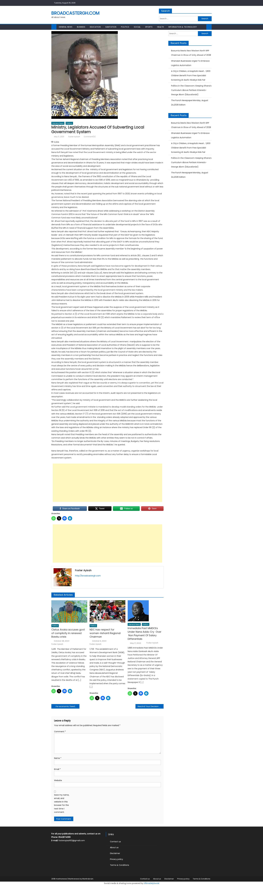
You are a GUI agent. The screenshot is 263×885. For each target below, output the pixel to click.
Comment (60, 731)
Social (137, 27)
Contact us (115, 841)
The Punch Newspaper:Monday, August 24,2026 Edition (189, 102)
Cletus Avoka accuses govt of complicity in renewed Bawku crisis (68, 633)
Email (57, 769)
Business (81, 27)
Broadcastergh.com (75, 13)
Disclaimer (115, 853)
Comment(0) (90, 136)
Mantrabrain (87, 878)
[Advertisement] (107, 483)
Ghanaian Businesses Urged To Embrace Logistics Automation (190, 63)
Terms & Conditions (119, 865)
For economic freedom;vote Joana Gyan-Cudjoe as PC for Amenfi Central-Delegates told (67, 706)
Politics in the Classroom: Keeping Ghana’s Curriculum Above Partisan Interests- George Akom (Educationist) (191, 90)
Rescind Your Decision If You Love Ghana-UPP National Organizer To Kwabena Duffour (151, 706)
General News (65, 27)
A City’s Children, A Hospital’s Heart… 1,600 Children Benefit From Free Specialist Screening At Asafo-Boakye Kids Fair (190, 75)
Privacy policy (116, 859)
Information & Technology (182, 27)
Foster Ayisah (74, 136)
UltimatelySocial (151, 883)
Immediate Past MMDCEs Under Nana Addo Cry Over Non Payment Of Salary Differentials (145, 634)
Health (160, 27)
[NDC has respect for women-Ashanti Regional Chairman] (107, 611)
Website (58, 780)
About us (114, 847)
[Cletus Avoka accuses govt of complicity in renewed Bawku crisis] (69, 611)
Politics (125, 27)
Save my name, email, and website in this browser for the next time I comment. (61, 803)
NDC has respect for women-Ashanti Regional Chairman (105, 633)
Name (57, 758)
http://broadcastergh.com (88, 575)
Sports (148, 27)
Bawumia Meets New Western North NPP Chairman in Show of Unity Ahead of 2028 (191, 52)
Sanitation (110, 27)
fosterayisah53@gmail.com (71, 840)
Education (95, 27)
